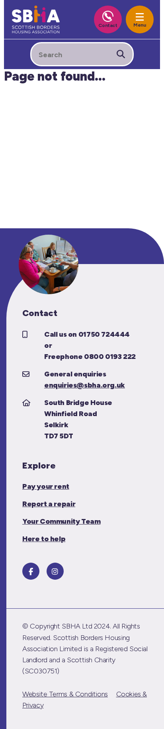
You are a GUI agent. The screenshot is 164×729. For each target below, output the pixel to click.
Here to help (43, 538)
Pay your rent (45, 486)
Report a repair (48, 503)
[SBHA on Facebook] (30, 571)
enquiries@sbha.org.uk (84, 385)
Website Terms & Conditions (65, 694)
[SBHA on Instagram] (55, 571)
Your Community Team (61, 521)
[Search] (120, 54)
